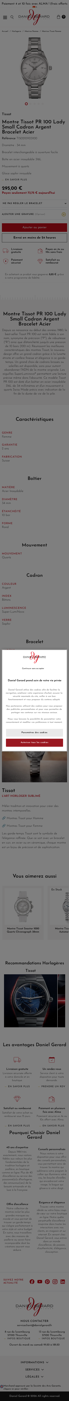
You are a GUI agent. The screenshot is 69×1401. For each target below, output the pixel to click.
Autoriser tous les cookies (34, 742)
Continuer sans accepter (33, 669)
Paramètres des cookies (34, 733)
